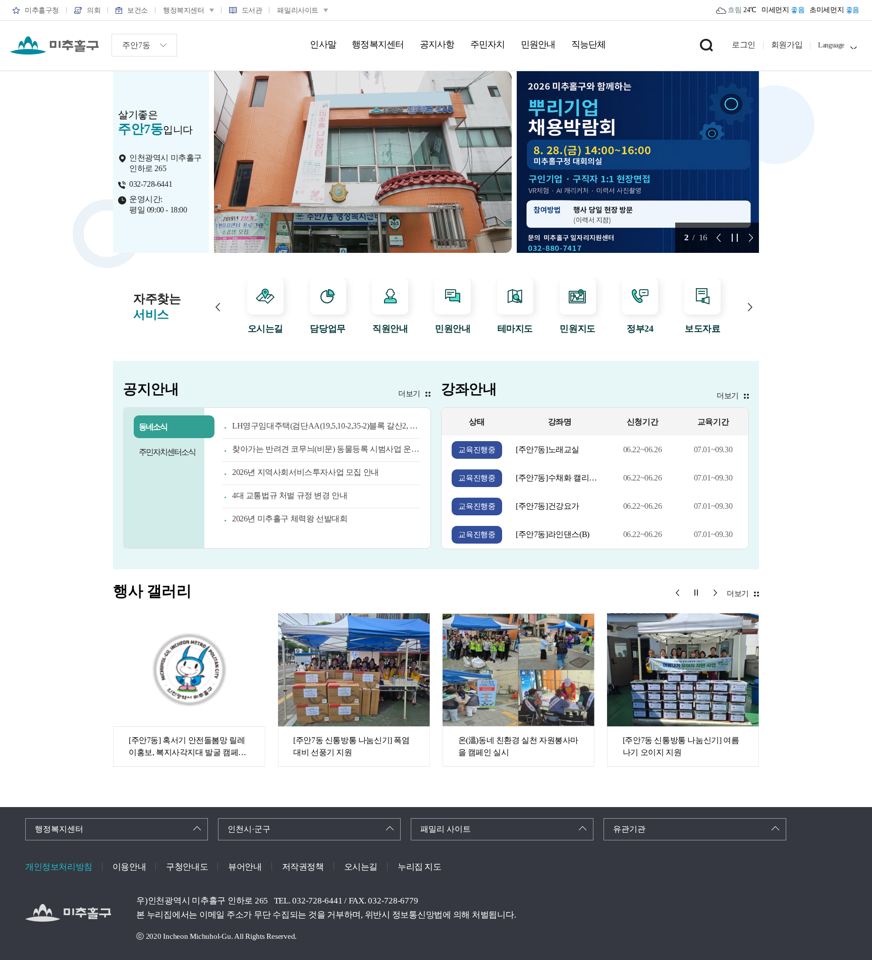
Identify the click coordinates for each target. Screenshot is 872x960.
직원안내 (390, 329)
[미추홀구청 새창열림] (68, 913)
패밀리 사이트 (445, 829)
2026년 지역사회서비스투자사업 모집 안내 (305, 472)
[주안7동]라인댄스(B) (552, 534)
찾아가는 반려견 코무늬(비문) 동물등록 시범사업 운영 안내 (326, 449)
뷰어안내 (244, 867)
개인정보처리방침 (58, 867)
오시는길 (265, 329)
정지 (735, 238)
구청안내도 (187, 867)
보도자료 (702, 329)
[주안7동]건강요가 (547, 506)
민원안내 (452, 329)
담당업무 (327, 329)
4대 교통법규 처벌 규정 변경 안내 (289, 495)
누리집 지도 (420, 867)
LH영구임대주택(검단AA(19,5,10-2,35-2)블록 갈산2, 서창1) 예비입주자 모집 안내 (326, 425)
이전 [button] (218, 307)
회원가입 (786, 44)
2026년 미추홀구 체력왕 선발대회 (289, 518)
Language (831, 45)
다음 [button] (750, 307)
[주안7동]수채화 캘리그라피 (560, 477)
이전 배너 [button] (719, 238)
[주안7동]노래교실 (547, 449)
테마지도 (515, 329)
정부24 (640, 329)
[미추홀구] (54, 45)
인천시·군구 (249, 829)
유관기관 (629, 829)
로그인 (743, 44)
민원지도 (577, 329)
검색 (706, 45)
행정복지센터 (59, 829)
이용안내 (129, 867)
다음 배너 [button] (751, 238)
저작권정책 (303, 867)
